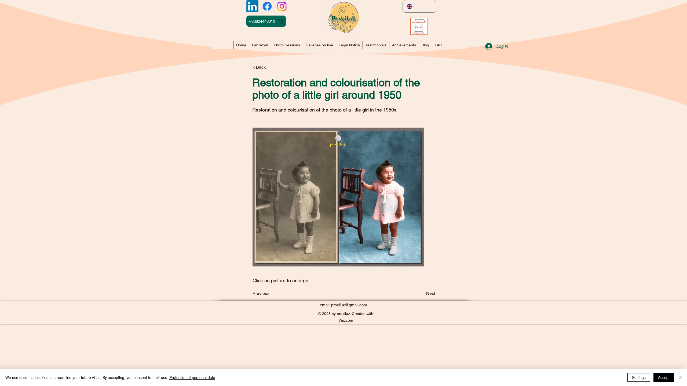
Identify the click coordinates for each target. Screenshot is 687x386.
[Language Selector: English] (419, 6)
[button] (404, 45)
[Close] (680, 377)
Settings (639, 377)
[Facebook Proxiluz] (267, 6)
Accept (664, 377)
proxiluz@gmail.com (349, 305)
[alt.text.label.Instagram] (282, 6)
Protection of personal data (192, 377)
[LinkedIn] (252, 6)
